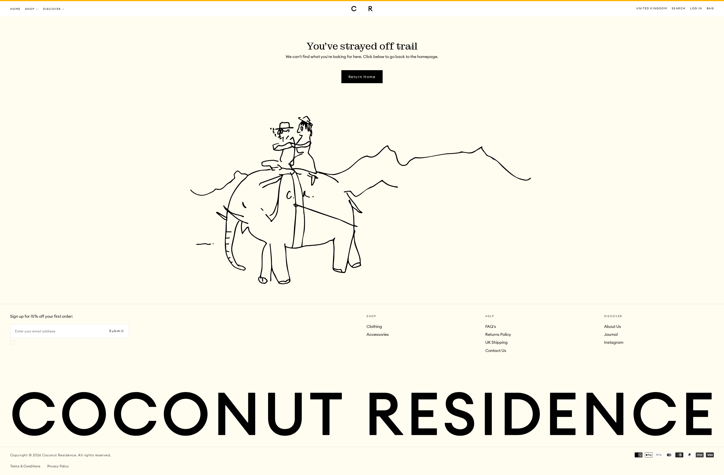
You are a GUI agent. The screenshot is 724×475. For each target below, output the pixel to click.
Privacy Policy (58, 466)
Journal (611, 334)
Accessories (378, 334)
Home (15, 9)
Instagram (613, 342)
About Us (612, 326)
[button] (651, 9)
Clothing (374, 326)
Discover (52, 9)
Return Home (362, 76)
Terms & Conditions (25, 466)
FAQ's (490, 326)
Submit (116, 331)
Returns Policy (498, 334)
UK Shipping (496, 342)
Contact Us (495, 350)
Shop (30, 9)
